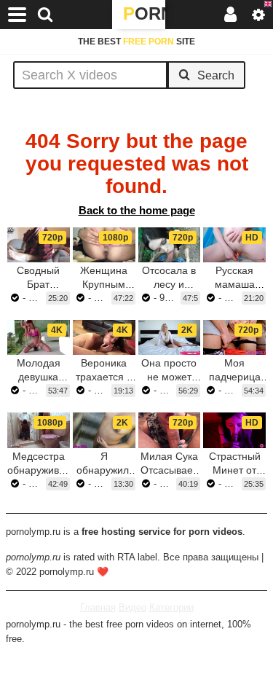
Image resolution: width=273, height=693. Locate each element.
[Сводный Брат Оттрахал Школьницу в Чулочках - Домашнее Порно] (38, 244)
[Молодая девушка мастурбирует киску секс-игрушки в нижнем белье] (38, 337)
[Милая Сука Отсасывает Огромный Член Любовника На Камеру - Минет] (169, 429)
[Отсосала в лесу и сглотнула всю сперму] (169, 244)
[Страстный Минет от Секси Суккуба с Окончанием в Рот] (234, 429)
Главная (98, 607)
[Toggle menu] (17, 14)
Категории (171, 607)
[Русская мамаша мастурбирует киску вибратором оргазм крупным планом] (234, 244)
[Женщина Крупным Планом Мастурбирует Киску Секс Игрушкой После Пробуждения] (104, 244)
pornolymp (144, 13)
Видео (132, 607)
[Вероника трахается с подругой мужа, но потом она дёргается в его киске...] (104, 337)
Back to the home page (137, 210)
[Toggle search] (45, 14)
